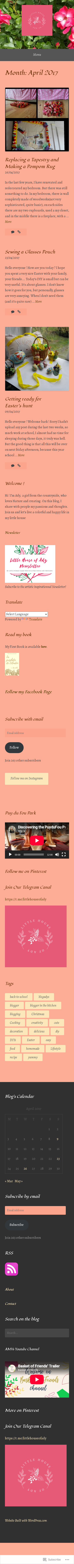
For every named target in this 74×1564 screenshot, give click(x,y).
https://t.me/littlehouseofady (25, 899)
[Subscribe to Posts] (11, 1274)
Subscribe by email (22, 1196)
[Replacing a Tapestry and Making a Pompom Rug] (19, 232)
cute (56, 1023)
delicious (39, 1031)
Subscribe (17, 1225)
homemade (32, 1048)
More (8, 222)
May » (19, 1181)
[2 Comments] (13, 312)
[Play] (10, 854)
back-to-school (19, 997)
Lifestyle (56, 1048)
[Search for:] (37, 1333)
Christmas (37, 1014)
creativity (37, 1023)
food (12, 1048)
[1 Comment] (13, 232)
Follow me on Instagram (26, 778)
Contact (10, 1304)
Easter (31, 1040)
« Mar (9, 1181)
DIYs (13, 1040)
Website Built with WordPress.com (26, 1520)
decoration (16, 1031)
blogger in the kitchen (43, 1005)
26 (25, 1168)
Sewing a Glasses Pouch (30, 251)
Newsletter (12, 533)
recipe (13, 1057)
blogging (15, 1014)
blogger (14, 1005)
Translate (35, 619)
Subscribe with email (24, 719)
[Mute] (57, 854)
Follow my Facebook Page (28, 692)
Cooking (15, 1023)
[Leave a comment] (13, 465)
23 (58, 1158)
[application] (37, 840)
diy (57, 1031)
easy (48, 1040)
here (43, 646)
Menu (37, 54)
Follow (14, 747)
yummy (33, 1057)
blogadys (44, 997)
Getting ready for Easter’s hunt (23, 402)
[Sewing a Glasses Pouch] (19, 312)
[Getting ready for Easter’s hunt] (19, 465)
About (9, 1289)
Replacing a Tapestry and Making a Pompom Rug (31, 163)
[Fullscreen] (64, 854)
